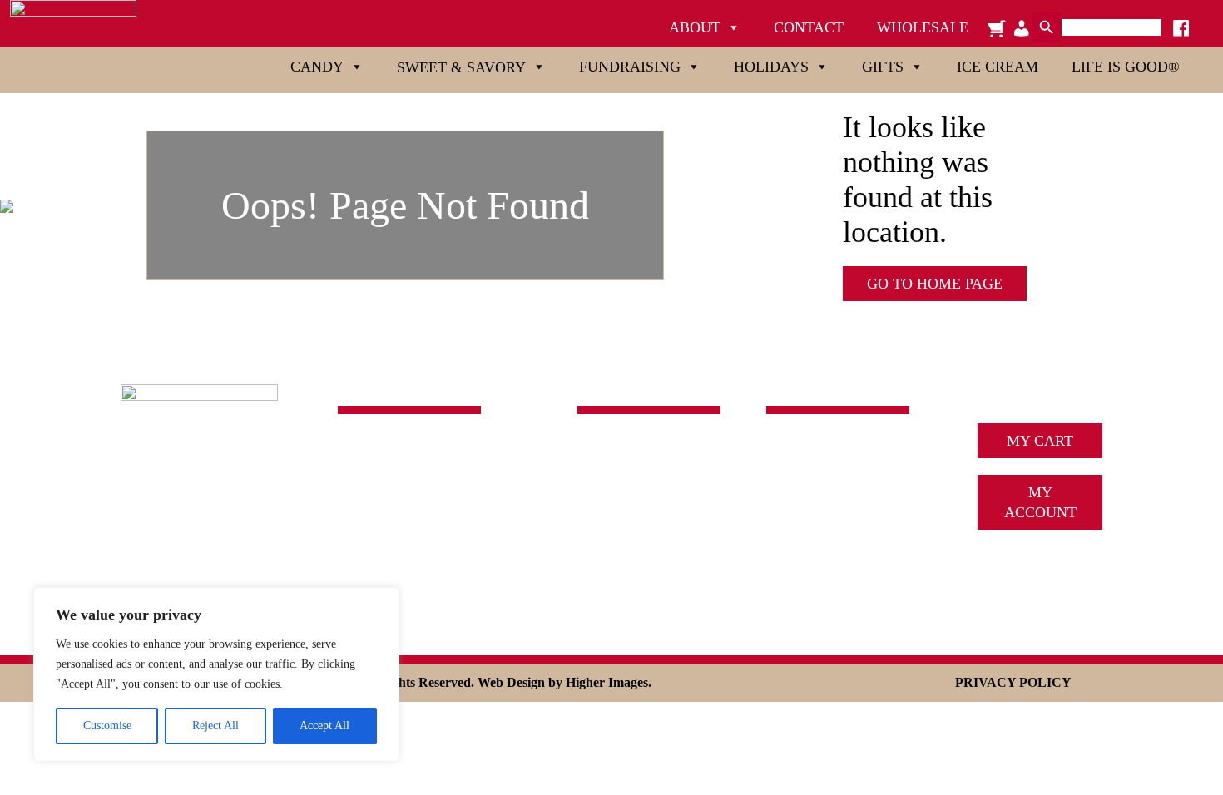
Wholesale (922, 27)
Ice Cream (997, 66)
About (694, 27)
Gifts (883, 66)
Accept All (324, 725)
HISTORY (798, 475)
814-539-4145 (380, 494)
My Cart (1040, 440)
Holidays (771, 66)
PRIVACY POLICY (1013, 682)
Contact (809, 27)
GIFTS (598, 549)
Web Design (511, 682)
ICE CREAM (807, 499)
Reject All (215, 725)
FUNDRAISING (628, 499)
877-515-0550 (380, 517)
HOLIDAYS (614, 524)
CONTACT (801, 549)
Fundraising (630, 66)
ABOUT (792, 450)
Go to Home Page (935, 283)
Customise (107, 725)
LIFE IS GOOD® (631, 574)
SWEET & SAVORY (641, 475)
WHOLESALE (812, 574)
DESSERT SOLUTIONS (842, 524)
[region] (216, 674)
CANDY (604, 450)
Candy (317, 66)
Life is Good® (1126, 66)
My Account (1040, 502)
